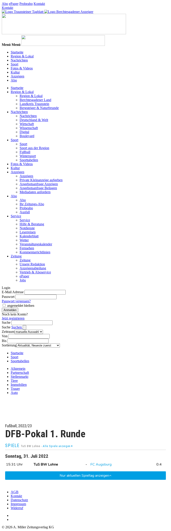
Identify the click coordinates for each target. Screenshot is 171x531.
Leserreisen (28, 232)
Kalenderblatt (29, 236)
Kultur (15, 72)
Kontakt (39, 4)
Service (16, 216)
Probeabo (26, 4)
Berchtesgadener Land (35, 100)
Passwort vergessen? (16, 301)
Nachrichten (19, 60)
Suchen (17, 327)
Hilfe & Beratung (32, 224)
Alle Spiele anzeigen (57, 446)
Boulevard (27, 136)
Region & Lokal (22, 56)
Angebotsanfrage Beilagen (38, 188)
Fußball (25, 152)
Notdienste (27, 228)
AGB (14, 492)
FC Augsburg (101, 464)
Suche (6, 322)
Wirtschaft (27, 124)
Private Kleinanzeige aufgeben (41, 180)
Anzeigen (17, 76)
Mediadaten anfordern (35, 192)
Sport (14, 64)
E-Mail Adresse (13, 292)
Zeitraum (8, 332)
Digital (24, 132)
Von (5, 336)
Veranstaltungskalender (36, 244)
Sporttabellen (29, 160)
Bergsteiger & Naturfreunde (39, 108)
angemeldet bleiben (20, 305)
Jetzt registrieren (13, 318)
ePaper (13, 4)
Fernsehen (27, 248)
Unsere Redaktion (32, 264)
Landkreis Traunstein (34, 104)
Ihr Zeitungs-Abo (32, 204)
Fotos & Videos (22, 68)
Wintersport (28, 156)
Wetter (24, 240)
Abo (5, 4)
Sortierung (9, 345)
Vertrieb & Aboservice (35, 272)
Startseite (17, 52)
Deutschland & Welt (34, 120)
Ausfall (25, 212)
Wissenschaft (29, 128)
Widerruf (17, 508)
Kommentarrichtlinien (35, 252)
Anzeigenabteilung (33, 268)
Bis (4, 341)
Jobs (23, 280)
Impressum (18, 504)
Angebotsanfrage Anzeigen (39, 184)
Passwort (8, 297)
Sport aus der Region (34, 148)
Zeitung (16, 256)
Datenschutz (19, 500)
